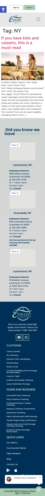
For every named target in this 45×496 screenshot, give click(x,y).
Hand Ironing (12, 363)
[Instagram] (26, 337)
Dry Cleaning (12, 355)
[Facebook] (19, 337)
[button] (3, 9)
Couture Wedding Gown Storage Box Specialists (21, 371)
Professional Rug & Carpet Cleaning (18, 404)
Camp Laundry (13, 351)
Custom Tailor (13, 376)
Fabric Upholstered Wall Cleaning (21, 416)
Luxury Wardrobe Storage (18, 384)
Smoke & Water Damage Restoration (18, 430)
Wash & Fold (12, 366)
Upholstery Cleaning (15, 412)
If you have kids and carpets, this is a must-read (20, 43)
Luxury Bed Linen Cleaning (18, 395)
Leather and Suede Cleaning (19, 380)
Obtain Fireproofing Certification (21, 420)
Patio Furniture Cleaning (17, 399)
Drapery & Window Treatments (20, 408)
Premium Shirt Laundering (18, 359)
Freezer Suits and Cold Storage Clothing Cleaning (21, 425)
